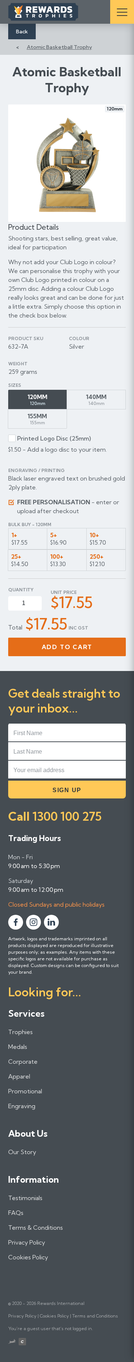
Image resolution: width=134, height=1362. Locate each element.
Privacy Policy (26, 1242)
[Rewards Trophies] (53, 12)
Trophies (20, 1032)
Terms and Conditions (95, 1316)
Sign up (67, 790)
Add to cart (67, 647)
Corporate (23, 1061)
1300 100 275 (67, 816)
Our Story (22, 1152)
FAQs (15, 1212)
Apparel (19, 1076)
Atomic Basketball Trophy (59, 47)
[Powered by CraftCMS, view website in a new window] (22, 1342)
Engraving (21, 1106)
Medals (17, 1046)
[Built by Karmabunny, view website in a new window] (12, 1342)
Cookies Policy (28, 1257)
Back (22, 31)
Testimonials (25, 1198)
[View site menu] (122, 12)
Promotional (25, 1091)
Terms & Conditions (35, 1227)
